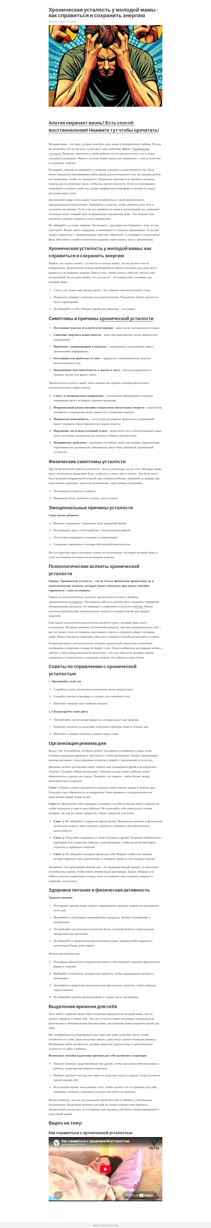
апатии (138, 606)
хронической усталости (126, 318)
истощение (76, 602)
